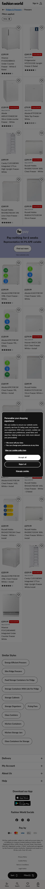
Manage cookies (22, 471)
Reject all (22, 464)
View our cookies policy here (15, 450)
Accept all (22, 457)
